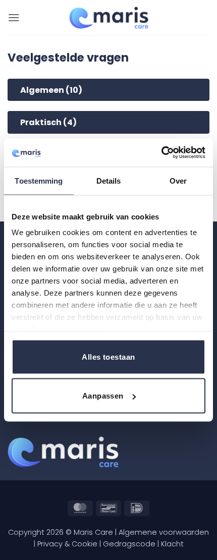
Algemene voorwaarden (164, 532)
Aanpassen (103, 395)
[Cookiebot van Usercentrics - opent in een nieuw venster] (161, 152)
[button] (14, 17)
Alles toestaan (108, 356)
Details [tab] (108, 180)
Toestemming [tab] (39, 180)
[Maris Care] (108, 17)
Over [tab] (178, 180)
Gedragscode (129, 544)
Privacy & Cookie (67, 544)
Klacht (172, 544)
